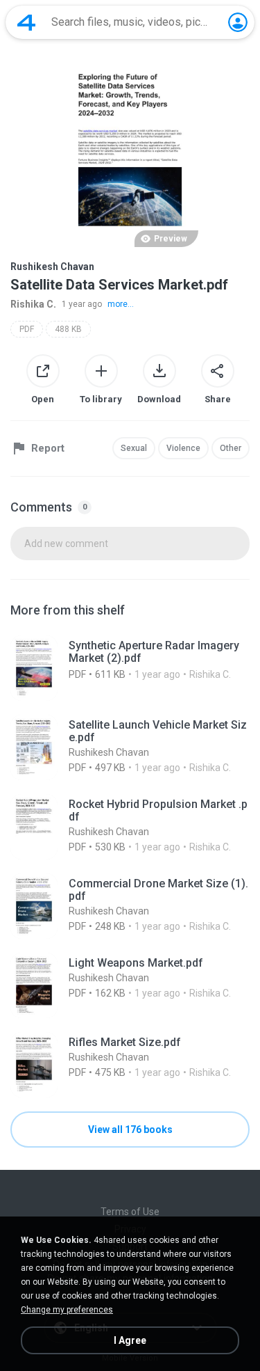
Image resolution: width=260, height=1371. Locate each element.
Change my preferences (67, 1310)
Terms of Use (130, 1211)
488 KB (68, 329)
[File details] (130, 668)
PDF (26, 329)
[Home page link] (26, 22)
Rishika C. (33, 304)
